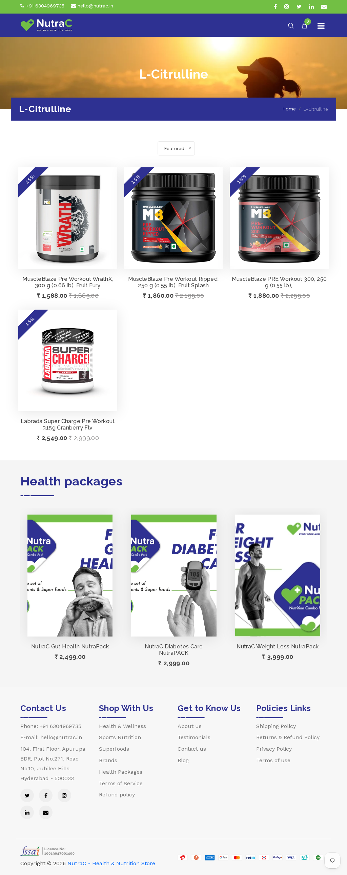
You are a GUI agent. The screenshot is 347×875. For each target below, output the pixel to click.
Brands (108, 760)
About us (190, 726)
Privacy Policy (274, 749)
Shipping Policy (276, 726)
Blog (183, 760)
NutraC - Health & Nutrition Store (111, 863)
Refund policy (117, 794)
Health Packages (120, 772)
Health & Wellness (122, 726)
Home (289, 108)
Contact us (192, 749)
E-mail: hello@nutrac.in (51, 737)
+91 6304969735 (44, 5)
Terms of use (273, 760)
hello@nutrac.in (94, 5)
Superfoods (114, 749)
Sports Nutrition (120, 737)
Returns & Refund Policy (288, 737)
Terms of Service (121, 783)
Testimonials (194, 737)
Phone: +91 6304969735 (50, 726)
